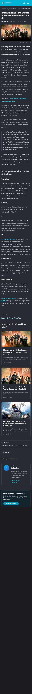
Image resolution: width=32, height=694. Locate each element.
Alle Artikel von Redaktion (15, 481)
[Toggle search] (24, 3)
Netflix (3, 301)
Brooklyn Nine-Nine (10, 8)
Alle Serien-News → (11, 503)
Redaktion (4, 21)
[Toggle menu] (28, 3)
